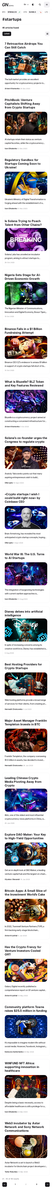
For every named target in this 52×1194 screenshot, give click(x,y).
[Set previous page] (4, 1184)
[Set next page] (47, 1184)
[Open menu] (47, 4)
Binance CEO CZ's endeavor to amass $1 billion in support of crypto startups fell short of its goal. (26, 364)
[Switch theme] (33, 4)
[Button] (40, 4)
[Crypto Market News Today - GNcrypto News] (8, 4)
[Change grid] (47, 34)
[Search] (40, 4)
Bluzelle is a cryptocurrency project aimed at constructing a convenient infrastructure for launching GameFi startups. (25, 420)
